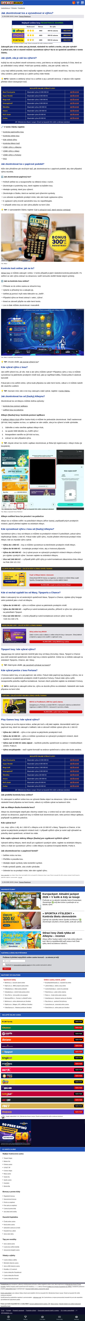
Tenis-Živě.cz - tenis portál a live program (16, 995)
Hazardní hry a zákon (10, 1231)
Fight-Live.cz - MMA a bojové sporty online (17, 985)
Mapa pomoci (54, 1304)
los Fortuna (65, 675)
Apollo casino (8, 1180)
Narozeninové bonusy (10, 1199)
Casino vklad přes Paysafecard (12, 1272)
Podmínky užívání (31, 1310)
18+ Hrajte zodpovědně (67, 1310)
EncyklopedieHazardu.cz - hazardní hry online (58, 982)
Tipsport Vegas (8, 1158)
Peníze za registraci (9, 1202)
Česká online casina (9, 1221)
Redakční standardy (18, 1310)
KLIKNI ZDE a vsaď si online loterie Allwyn (56, 585)
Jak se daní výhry (9, 1234)
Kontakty (8, 1310)
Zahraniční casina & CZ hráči (12, 1227)
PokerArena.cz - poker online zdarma (55, 992)
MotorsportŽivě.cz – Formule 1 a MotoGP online (18, 998)
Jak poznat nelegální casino (12, 1250)
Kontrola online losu (11, 136)
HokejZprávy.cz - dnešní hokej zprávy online (17, 992)
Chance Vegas (8, 1170)
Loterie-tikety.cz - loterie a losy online (55, 985)
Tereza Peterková (25, 16)
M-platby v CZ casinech (10, 1269)
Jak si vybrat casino (9, 1244)
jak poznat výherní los (29, 362)
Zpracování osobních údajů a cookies (48, 1310)
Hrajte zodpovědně (5, 875)
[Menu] (82, 2)
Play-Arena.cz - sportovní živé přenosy (56, 1001)
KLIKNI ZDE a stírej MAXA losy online (56, 641)
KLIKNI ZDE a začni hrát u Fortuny (56, 712)
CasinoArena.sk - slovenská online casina (57, 1004)
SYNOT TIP (7, 1167)
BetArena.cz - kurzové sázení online (15, 982)
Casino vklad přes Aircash (11, 1278)
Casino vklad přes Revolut (11, 1275)
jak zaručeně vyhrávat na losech (36, 665)
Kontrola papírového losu (13, 132)
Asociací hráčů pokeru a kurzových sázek (37, 1289)
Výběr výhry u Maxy (11, 151)
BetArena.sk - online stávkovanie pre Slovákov (18, 1001)
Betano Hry (7, 1161)
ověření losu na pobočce (13, 410)
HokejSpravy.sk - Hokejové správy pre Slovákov (58, 998)
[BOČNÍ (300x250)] (15, 1145)
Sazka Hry (7, 1177)
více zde (20, 877)
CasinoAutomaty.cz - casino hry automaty (56, 989)
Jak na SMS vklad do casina (12, 1266)
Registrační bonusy (9, 1196)
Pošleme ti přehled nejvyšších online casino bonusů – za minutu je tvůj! (31, 957)
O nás (2, 1310)
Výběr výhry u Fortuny (12, 155)
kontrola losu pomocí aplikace (15, 406)
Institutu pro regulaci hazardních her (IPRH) (59, 1286)
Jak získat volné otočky (10, 1211)
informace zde (37, 1297)
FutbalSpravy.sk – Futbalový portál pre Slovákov (18, 1007)
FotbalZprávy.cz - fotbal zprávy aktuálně (16, 989)
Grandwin (6, 1183)
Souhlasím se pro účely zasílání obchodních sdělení (29, 965)
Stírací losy (5, 273)
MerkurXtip (7, 1186)
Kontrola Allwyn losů (11, 143)
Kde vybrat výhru (10, 140)
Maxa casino (7, 1173)
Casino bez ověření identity (11, 1247)
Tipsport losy (6, 654)
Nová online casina (9, 1224)
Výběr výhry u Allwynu (12, 147)
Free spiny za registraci (10, 1205)
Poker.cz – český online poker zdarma (55, 995)
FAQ (5, 159)
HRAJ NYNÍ (67, 31)
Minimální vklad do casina (11, 1263)
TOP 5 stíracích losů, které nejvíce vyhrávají (52, 210)
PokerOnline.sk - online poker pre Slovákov (57, 1007)
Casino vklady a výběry (10, 1260)
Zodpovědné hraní (10, 1289)
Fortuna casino (8, 1164)
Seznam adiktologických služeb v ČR (39, 1304)
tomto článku (64, 391)
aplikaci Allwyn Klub (11, 419)
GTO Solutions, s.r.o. (6, 1313)
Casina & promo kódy (10, 1208)
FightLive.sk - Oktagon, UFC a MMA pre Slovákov (18, 1004)
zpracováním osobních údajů (22, 965)
